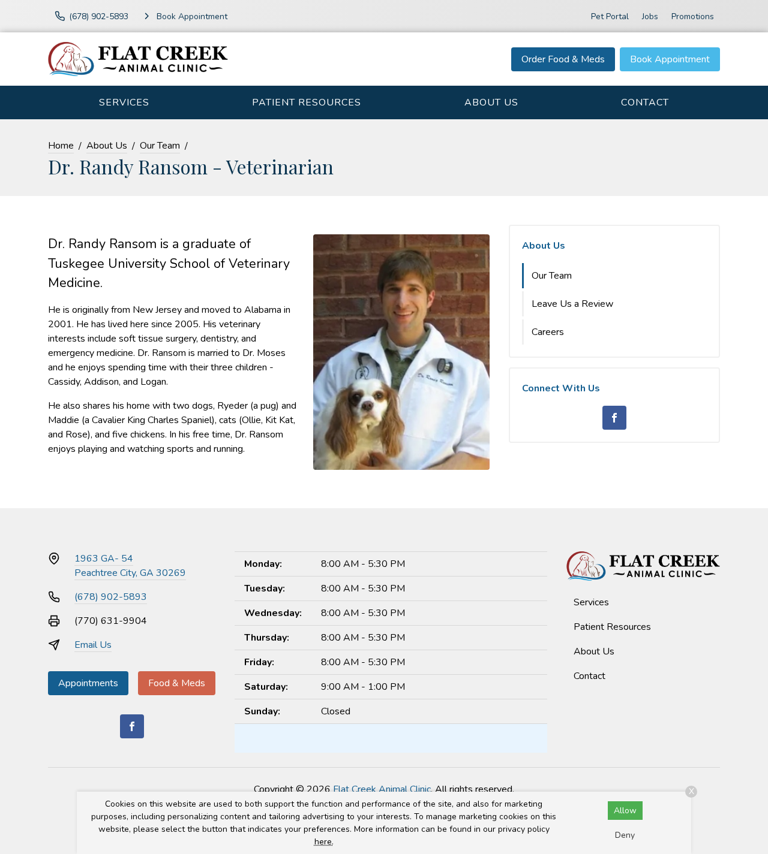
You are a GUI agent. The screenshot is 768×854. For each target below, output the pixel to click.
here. (324, 841)
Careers (548, 332)
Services (124, 102)
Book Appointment (670, 59)
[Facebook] (614, 418)
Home (61, 145)
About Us (491, 102)
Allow (625, 810)
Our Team (160, 145)
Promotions (692, 16)
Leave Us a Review (572, 303)
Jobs (650, 16)
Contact (645, 102)
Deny (625, 835)
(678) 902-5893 (110, 596)
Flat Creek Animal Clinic (382, 789)
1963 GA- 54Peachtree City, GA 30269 (130, 566)
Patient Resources (306, 102)
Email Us (93, 644)
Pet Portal (610, 16)
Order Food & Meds (563, 59)
